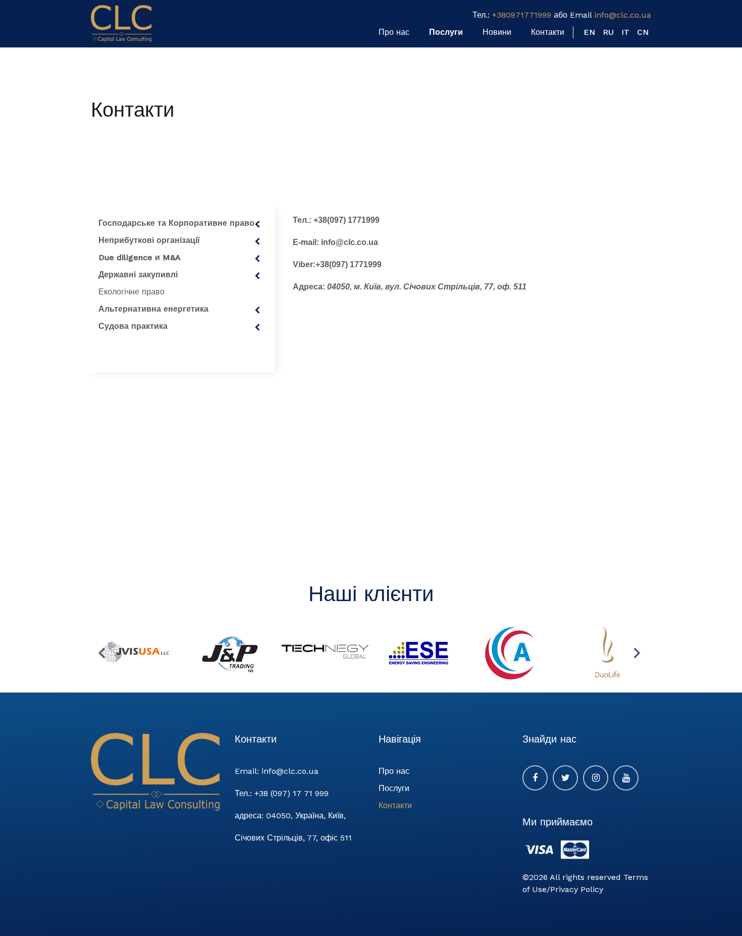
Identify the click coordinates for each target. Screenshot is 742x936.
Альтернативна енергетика (153, 309)
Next (638, 652)
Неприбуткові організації (149, 240)
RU (608, 32)
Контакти (547, 32)
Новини (497, 32)
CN (643, 32)
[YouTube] (626, 778)
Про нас (394, 32)
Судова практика (133, 326)
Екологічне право (131, 292)
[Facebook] (535, 778)
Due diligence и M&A (139, 257)
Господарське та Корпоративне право (176, 223)
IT (625, 32)
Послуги (446, 32)
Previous (103, 652)
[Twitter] (565, 778)
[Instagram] (595, 778)
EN (589, 32)
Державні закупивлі (138, 274)
